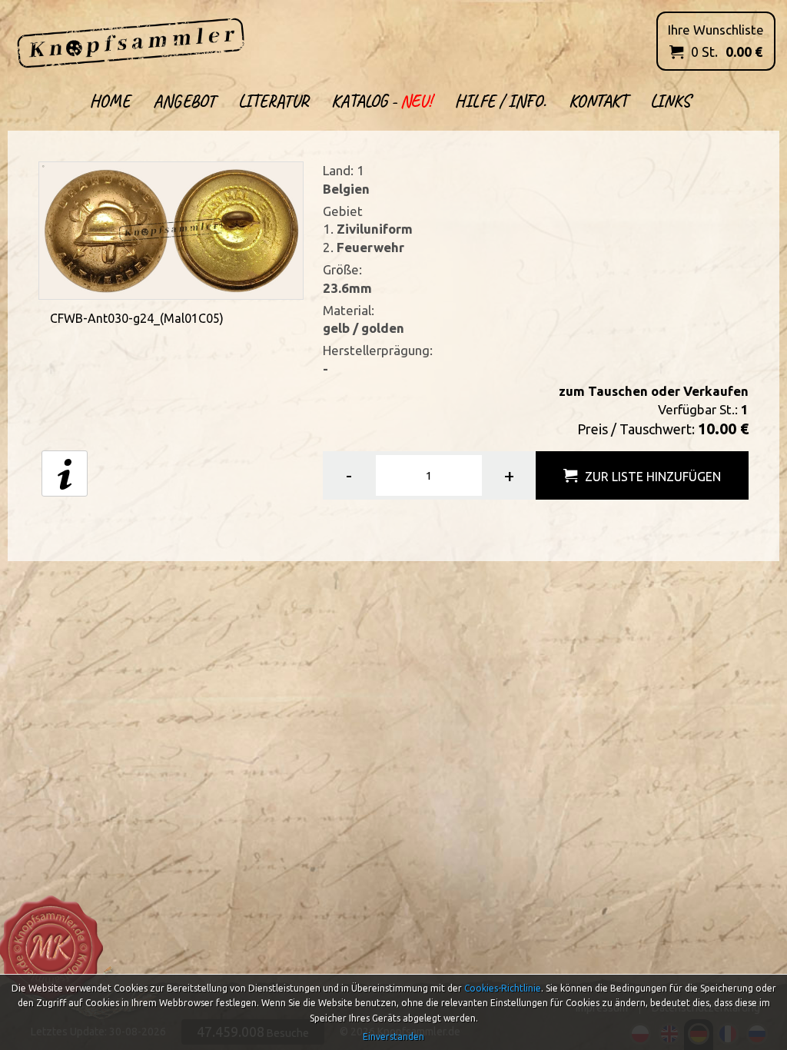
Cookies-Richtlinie (502, 988)
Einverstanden (393, 1037)
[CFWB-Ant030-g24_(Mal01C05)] (170, 228)
